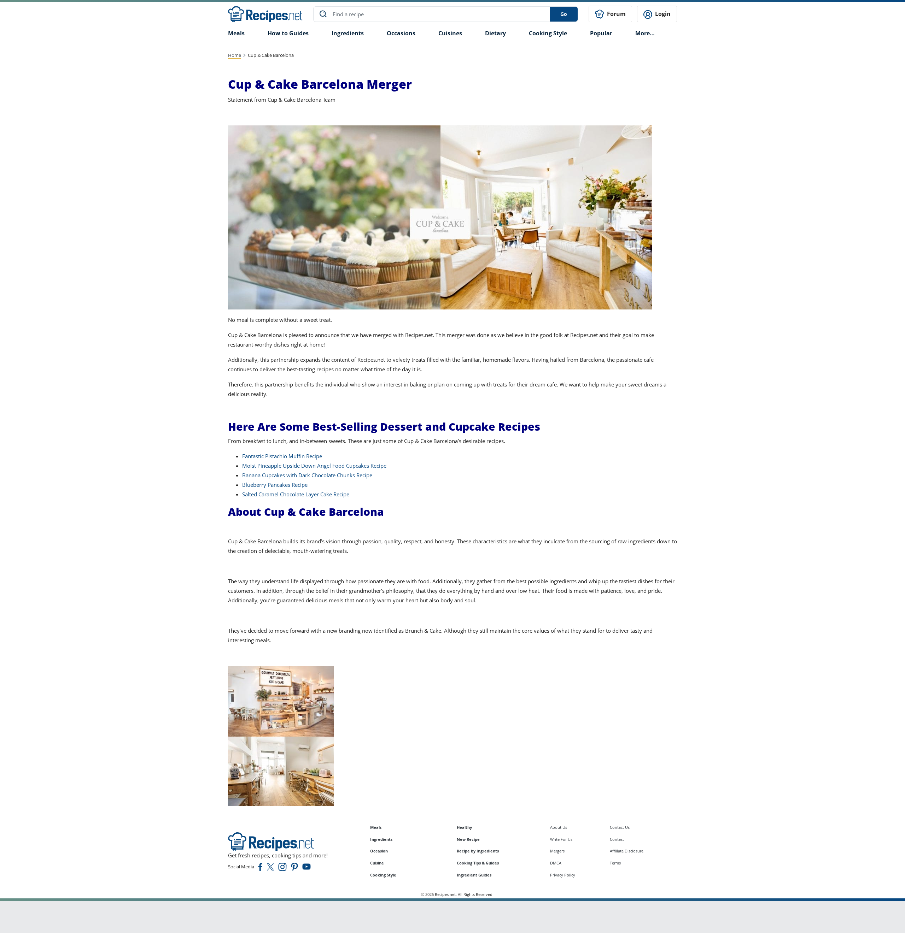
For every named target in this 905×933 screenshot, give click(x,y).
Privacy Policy (562, 875)
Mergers (557, 851)
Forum (616, 14)
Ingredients (348, 33)
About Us (558, 827)
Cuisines (450, 33)
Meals (375, 827)
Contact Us (620, 827)
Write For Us (561, 839)
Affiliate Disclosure (626, 851)
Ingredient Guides (474, 875)
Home (234, 55)
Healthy (464, 827)
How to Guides (288, 33)
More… (645, 33)
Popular (601, 33)
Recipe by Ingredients (478, 851)
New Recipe (468, 839)
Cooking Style (383, 875)
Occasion (379, 851)
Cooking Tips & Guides (478, 863)
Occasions (401, 33)
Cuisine (377, 863)
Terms (615, 863)
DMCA (555, 863)
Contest (617, 839)
